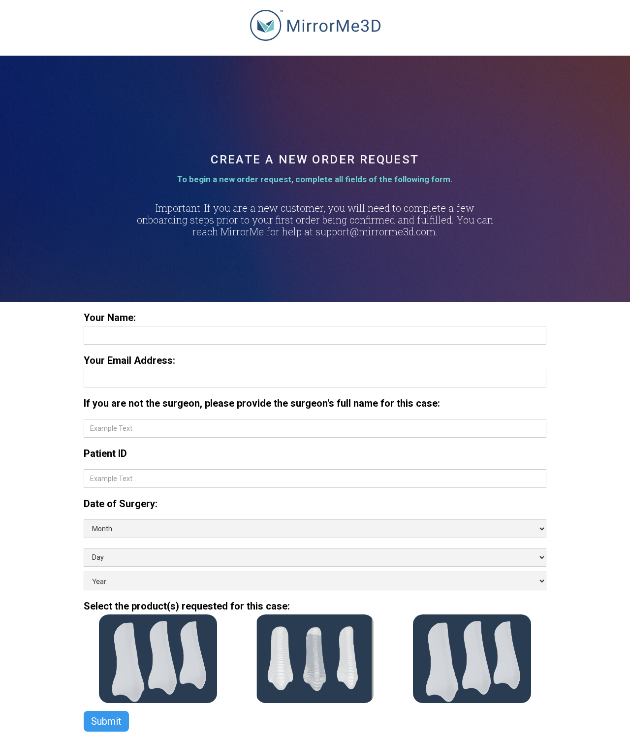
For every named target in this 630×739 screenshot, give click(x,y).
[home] (315, 30)
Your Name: (110, 317)
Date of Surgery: (121, 504)
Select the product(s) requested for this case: (188, 606)
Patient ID (105, 453)
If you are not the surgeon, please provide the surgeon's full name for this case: (262, 403)
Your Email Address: (129, 360)
